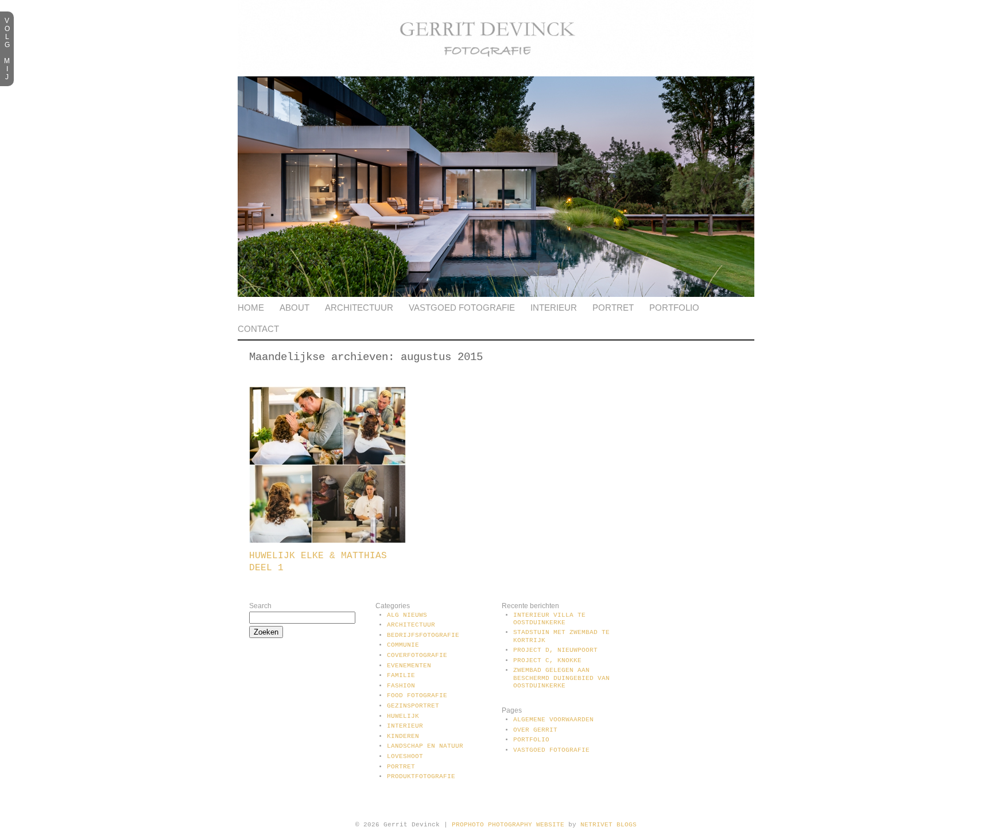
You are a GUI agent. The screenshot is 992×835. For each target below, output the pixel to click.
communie (403, 644)
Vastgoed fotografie (462, 307)
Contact (258, 328)
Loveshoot (405, 756)
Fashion (401, 685)
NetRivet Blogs (608, 824)
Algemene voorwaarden (553, 719)
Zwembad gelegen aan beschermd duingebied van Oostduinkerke (561, 678)
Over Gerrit (535, 729)
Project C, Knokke (547, 660)
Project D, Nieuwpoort (555, 650)
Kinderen (403, 736)
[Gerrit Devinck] (496, 74)
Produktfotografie (421, 776)
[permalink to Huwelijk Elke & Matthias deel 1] (327, 541)
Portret (613, 307)
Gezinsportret (413, 705)
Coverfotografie (417, 655)
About (294, 307)
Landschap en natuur (425, 746)
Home (251, 307)
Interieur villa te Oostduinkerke (549, 619)
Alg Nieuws (407, 615)
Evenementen (409, 665)
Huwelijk (403, 716)
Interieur (553, 307)
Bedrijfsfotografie (423, 635)
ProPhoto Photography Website (508, 824)
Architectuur (359, 307)
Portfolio (674, 307)
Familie (401, 675)
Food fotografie (417, 695)
